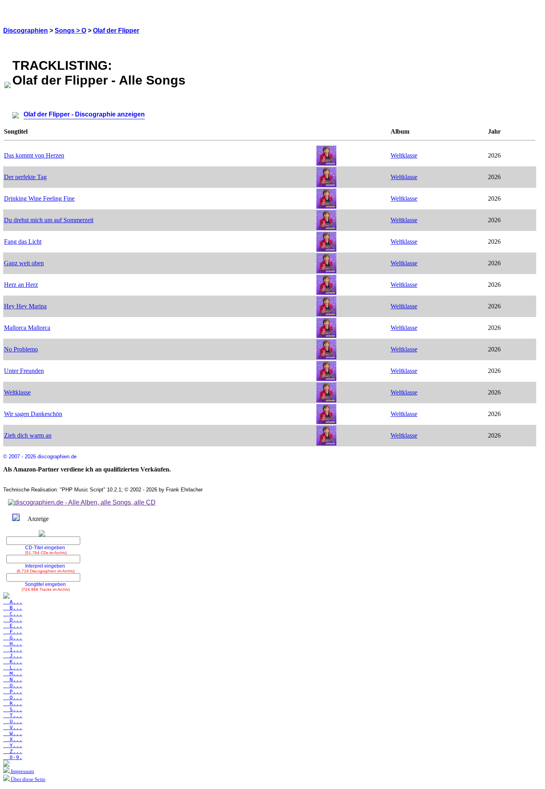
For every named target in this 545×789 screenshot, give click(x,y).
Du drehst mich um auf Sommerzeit (48, 220)
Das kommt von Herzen (34, 155)
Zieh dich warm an (27, 435)
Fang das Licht (22, 241)
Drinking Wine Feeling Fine (39, 198)
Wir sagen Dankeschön (33, 413)
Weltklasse (404, 155)
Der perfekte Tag (25, 177)
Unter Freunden (24, 370)
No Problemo (21, 349)
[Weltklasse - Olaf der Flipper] (326, 163)
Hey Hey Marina (25, 306)
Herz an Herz (21, 284)
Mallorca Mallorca (27, 327)
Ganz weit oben (24, 263)
